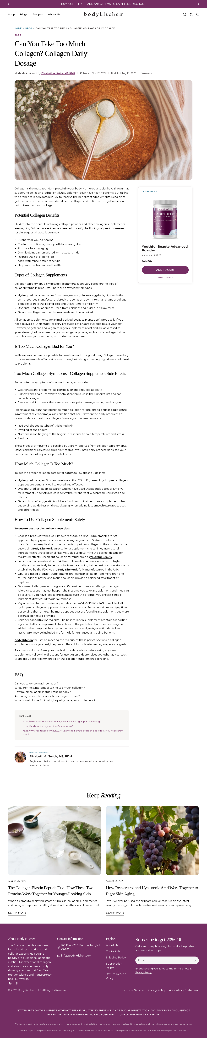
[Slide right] (198, 4)
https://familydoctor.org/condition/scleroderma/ (48, 726)
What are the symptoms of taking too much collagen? (50, 687)
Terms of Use (181, 968)
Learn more (17, 912)
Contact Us (113, 951)
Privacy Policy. (143, 972)
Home (18, 28)
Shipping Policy (116, 957)
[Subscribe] (195, 960)
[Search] (184, 14)
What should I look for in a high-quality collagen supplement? (55, 700)
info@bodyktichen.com (76, 955)
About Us (112, 945)
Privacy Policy (156, 990)
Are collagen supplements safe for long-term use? (47, 696)
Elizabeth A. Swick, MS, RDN (58, 73)
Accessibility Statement (184, 990)
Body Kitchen (41, 548)
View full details (165, 277)
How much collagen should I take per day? (43, 692)
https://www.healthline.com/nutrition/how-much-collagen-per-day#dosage (62, 721)
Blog (28, 28)
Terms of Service (133, 990)
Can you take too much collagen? (36, 683)
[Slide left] (8, 4)
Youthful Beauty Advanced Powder (165, 248)
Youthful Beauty (101, 557)
